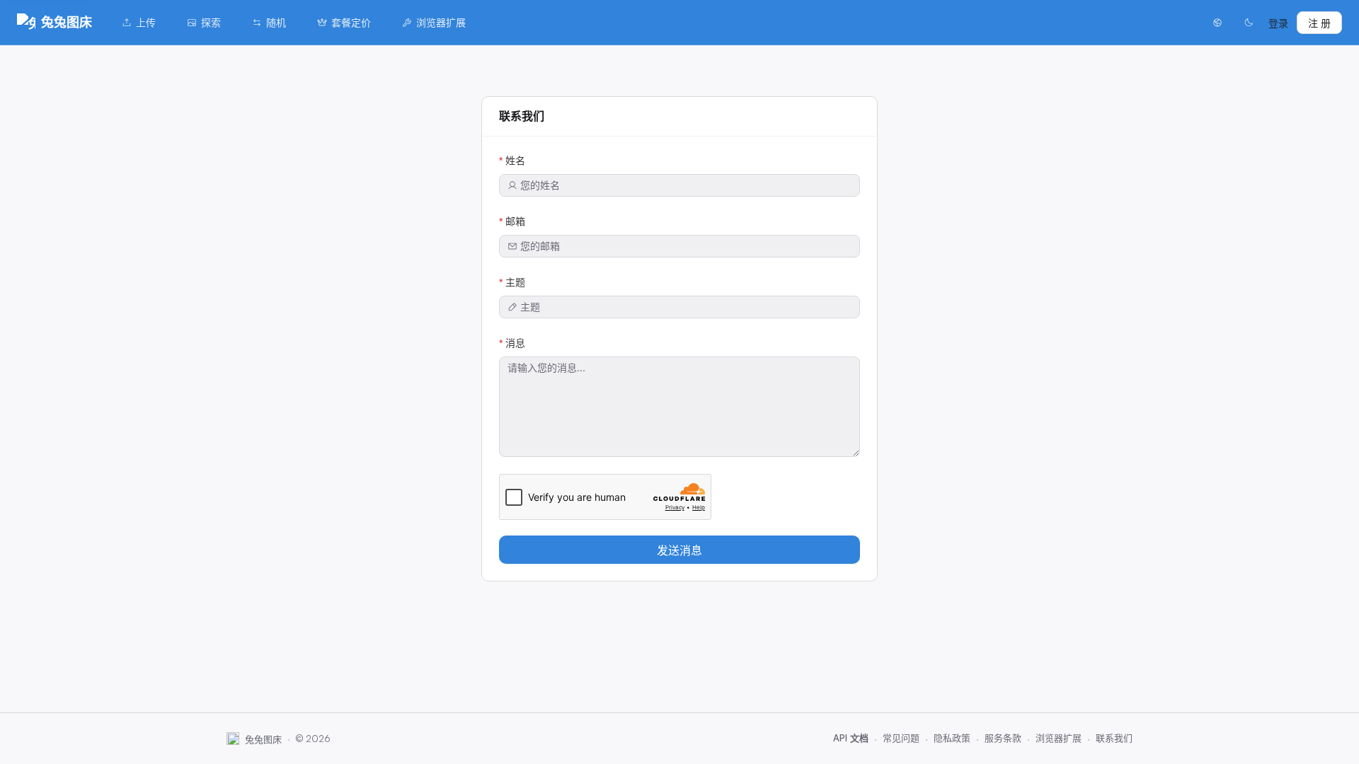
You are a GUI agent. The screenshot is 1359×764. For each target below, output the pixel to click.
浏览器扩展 (441, 22)
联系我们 (1114, 737)
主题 (515, 282)
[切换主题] (1248, 22)
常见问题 (901, 737)
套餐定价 (351, 22)
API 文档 (850, 737)
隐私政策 (952, 737)
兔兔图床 (66, 22)
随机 (276, 22)
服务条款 (1003, 737)
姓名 (515, 160)
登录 (1278, 23)
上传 (146, 22)
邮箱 (515, 221)
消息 (515, 343)
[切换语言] (1217, 22)
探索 (211, 22)
